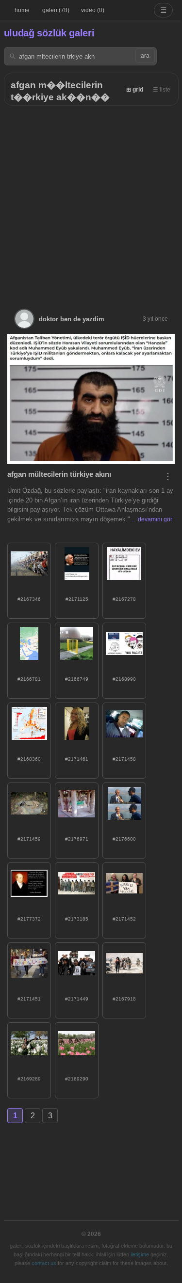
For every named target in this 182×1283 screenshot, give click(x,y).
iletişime (140, 1254)
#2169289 (29, 1078)
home (22, 10)
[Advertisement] (91, 201)
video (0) (92, 10)
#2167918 (124, 998)
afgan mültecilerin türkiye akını (59, 474)
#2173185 (76, 919)
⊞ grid (134, 89)
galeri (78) (55, 10)
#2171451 (29, 998)
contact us (44, 1263)
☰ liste (161, 89)
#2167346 (29, 599)
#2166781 (29, 679)
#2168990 (124, 679)
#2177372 (29, 919)
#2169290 (76, 1078)
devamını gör (155, 519)
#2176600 (124, 839)
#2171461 (76, 759)
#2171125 (77, 599)
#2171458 (124, 759)
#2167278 (124, 599)
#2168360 (29, 759)
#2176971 (76, 839)
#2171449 (76, 998)
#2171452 (124, 919)
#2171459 (29, 839)
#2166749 (76, 679)
